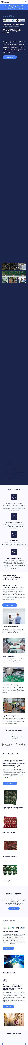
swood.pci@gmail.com (11, 7)
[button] (26, 2)
